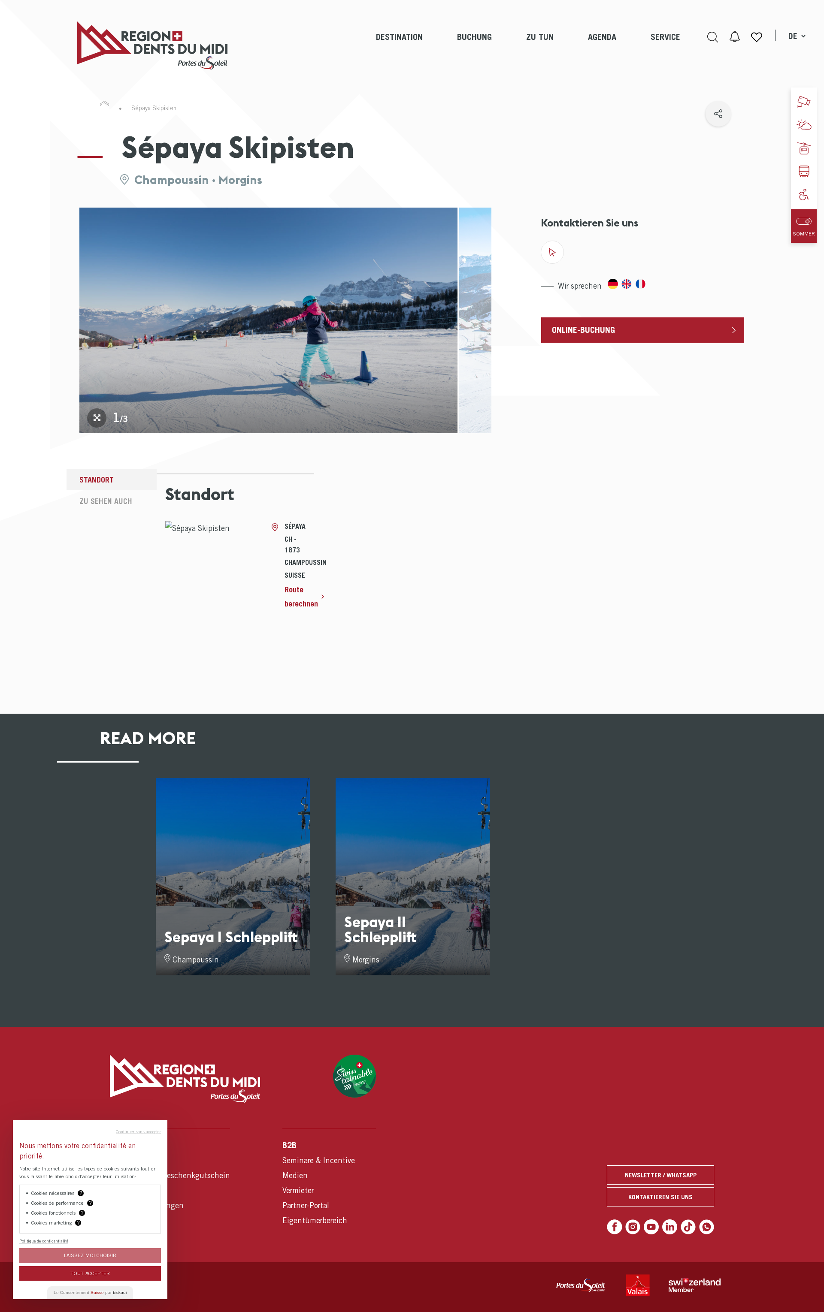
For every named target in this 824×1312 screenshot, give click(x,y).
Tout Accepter (90, 1273)
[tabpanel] (268, 320)
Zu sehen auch (105, 501)
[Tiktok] (688, 1227)
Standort (96, 479)
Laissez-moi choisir (90, 1255)
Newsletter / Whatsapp (661, 1175)
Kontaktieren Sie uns (660, 1196)
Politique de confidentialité (43, 1240)
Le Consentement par (90, 1292)
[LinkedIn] (670, 1227)
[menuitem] (399, 45)
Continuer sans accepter (138, 1131)
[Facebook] (614, 1227)
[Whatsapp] (707, 1227)
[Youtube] (651, 1227)
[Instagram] (633, 1227)
